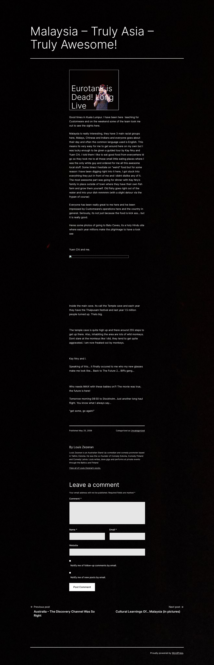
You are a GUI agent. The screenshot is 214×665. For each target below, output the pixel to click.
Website (73, 545)
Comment (75, 498)
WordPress (177, 653)
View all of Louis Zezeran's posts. (85, 468)
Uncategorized (138, 430)
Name (73, 529)
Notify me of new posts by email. (88, 577)
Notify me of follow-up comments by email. (93, 565)
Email (113, 529)
